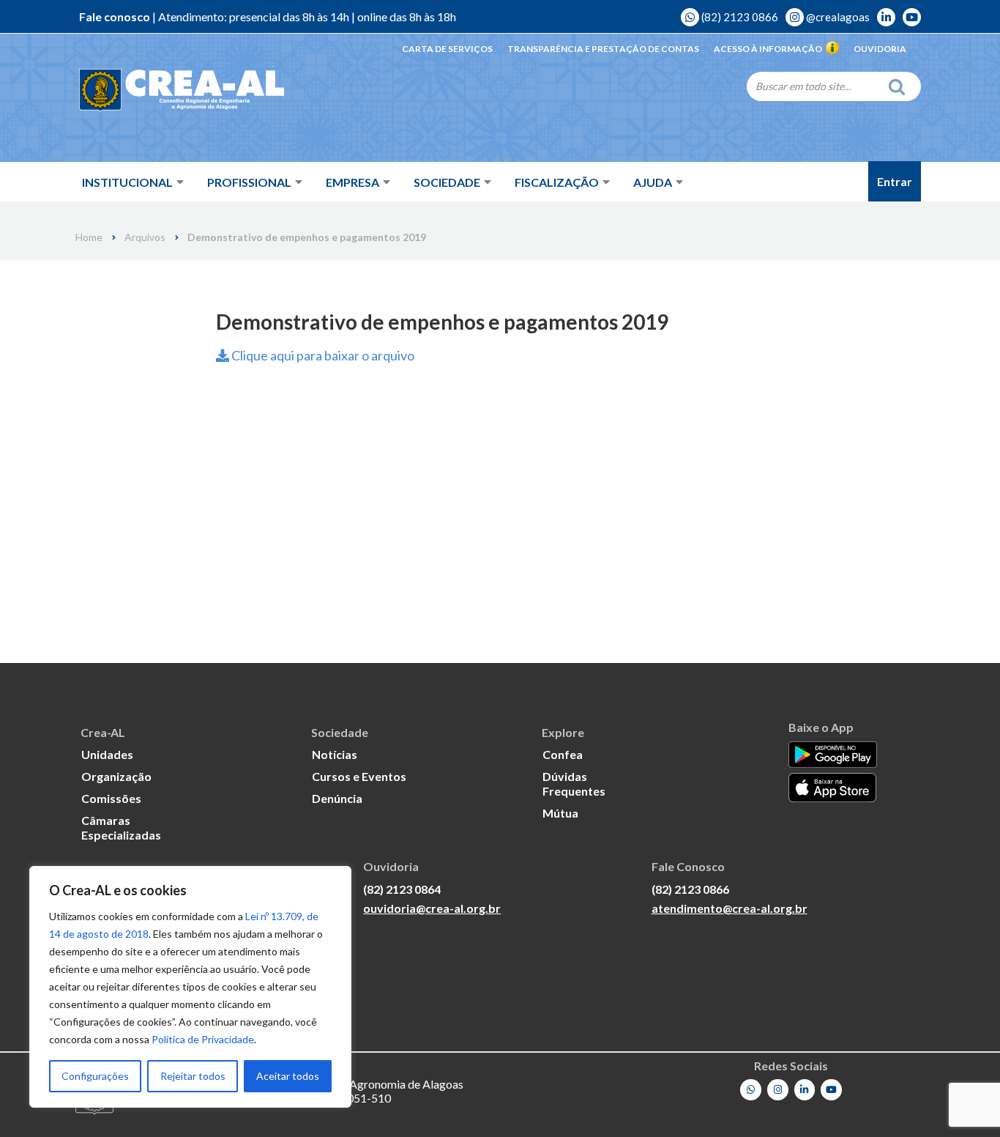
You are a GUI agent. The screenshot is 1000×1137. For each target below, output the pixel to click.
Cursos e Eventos (359, 776)
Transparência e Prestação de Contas (603, 48)
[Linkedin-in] (805, 1089)
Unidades (107, 754)
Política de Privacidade (203, 1039)
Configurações (95, 1076)
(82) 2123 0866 (738, 16)
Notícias (334, 754)
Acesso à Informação (768, 48)
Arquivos (144, 237)
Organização (116, 776)
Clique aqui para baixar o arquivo (321, 355)
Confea (562, 754)
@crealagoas (837, 16)
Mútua (560, 813)
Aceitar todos (287, 1076)
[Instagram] (777, 1089)
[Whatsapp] (750, 1089)
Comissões (111, 798)
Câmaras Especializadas (121, 827)
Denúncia (337, 798)
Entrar (894, 181)
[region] (190, 987)
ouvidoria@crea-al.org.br (432, 908)
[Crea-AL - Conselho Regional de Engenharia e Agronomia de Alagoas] (181, 91)
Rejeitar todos (192, 1076)
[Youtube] (831, 1089)
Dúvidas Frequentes (573, 783)
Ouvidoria (880, 48)
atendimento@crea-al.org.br (729, 908)
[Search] (900, 86)
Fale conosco (114, 16)
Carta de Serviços (447, 48)
